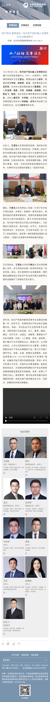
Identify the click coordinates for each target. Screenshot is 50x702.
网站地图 (25, 655)
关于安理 (15, 655)
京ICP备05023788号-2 (10, 668)
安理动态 (13, 25)
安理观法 (25, 25)
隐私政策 (34, 655)
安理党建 (37, 25)
